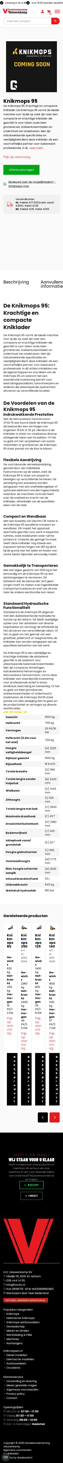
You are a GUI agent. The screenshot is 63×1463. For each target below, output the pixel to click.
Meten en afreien (17, 1331)
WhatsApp (33, 1185)
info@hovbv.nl (15, 1285)
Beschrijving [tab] (16, 282)
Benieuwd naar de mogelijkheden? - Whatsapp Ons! (32, 184)
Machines (12, 1339)
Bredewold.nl (25, 1457)
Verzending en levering (21, 1381)
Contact (33, 1195)
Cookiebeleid (10, 1453)
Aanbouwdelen (16, 1363)
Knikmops (12, 1314)
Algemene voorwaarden (22, 1389)
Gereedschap (15, 1326)
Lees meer (36, 148)
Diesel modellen (16, 1355)
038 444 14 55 (15, 1280)
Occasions (13, 1368)
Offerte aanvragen (21, 170)
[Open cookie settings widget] (6, 1457)
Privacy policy (15, 1394)
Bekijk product (15, 1079)
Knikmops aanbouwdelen (23, 1322)
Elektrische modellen (20, 1359)
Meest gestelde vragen (21, 1385)
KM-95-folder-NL (15, 712)
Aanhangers (14, 1343)
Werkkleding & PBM (19, 1335)
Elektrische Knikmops (20, 1318)
